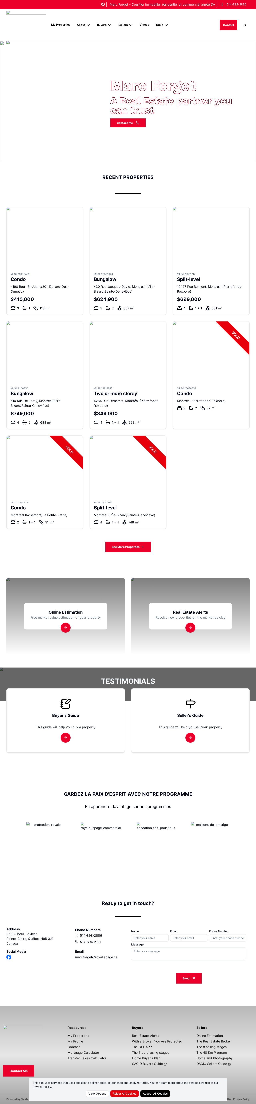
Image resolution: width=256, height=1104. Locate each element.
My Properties (60, 24)
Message (137, 944)
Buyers (102, 24)
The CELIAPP (142, 1047)
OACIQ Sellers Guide (212, 1064)
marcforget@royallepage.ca (96, 957)
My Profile (75, 1041)
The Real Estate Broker (213, 1041)
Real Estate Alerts (145, 1036)
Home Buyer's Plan (146, 1058)
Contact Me (19, 1071)
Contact (228, 25)
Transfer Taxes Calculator (87, 1058)
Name (135, 931)
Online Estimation (209, 1036)
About (81, 24)
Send (186, 978)
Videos (144, 24)
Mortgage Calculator (83, 1052)
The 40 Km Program (211, 1052)
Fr (245, 25)
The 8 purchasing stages (150, 1052)
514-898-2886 (236, 4)
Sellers (123, 24)
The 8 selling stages (211, 1047)
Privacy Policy (42, 1086)
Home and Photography (214, 1058)
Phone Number (218, 931)
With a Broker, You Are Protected (157, 1041)
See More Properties (126, 546)
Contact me (125, 122)
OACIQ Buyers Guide (148, 1064)
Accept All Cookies (155, 1093)
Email (173, 931)
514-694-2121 (90, 942)
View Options (97, 1093)
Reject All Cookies (124, 1093)
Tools (159, 24)
